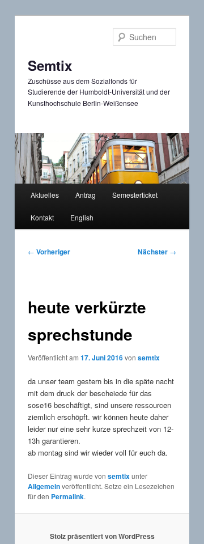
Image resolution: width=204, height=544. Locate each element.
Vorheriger (49, 251)
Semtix (50, 65)
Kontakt (42, 217)
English (82, 217)
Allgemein (44, 486)
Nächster (157, 251)
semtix (149, 357)
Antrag (85, 194)
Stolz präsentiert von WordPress (102, 536)
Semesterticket (135, 194)
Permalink (67, 496)
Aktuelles (45, 194)
